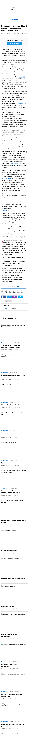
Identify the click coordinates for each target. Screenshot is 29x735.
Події (2, 581)
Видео (4, 210)
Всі (25, 291)
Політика (3, 668)
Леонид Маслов (15, 17)
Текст (8, 210)
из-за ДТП (22, 77)
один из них (22, 103)
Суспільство (8, 301)
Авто (2, 525)
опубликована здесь (16, 163)
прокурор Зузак (6, 178)
